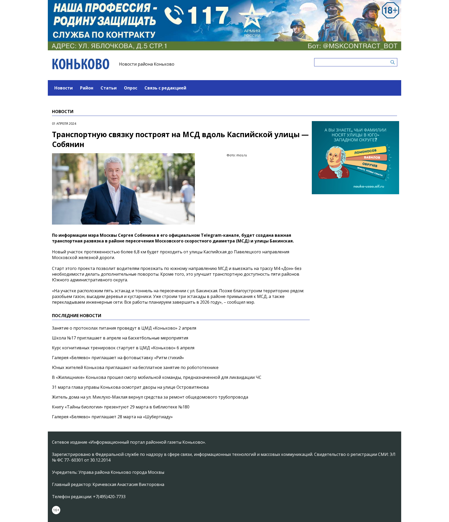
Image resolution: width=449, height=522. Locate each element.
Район (86, 88)
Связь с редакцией (165, 88)
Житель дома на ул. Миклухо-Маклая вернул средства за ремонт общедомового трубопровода (150, 397)
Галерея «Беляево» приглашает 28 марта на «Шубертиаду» (112, 417)
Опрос (130, 88)
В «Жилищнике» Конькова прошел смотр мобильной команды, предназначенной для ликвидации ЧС (156, 377)
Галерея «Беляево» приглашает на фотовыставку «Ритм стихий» (118, 357)
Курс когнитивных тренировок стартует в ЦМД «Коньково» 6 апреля (123, 348)
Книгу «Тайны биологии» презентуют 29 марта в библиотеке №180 (120, 407)
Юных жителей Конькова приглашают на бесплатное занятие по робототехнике (135, 367)
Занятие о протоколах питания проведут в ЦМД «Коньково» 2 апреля (124, 328)
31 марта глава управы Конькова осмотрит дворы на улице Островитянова (130, 387)
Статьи (109, 88)
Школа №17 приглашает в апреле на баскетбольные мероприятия (120, 338)
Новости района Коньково (146, 64)
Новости (63, 88)
